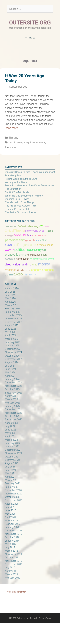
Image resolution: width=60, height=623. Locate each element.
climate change (45, 244)
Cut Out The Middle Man (17, 192)
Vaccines (10, 269)
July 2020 (10, 507)
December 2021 (13, 449)
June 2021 (10, 470)
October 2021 (12, 456)
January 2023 (12, 406)
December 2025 (13, 315)
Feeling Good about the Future (21, 179)
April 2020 (10, 517)
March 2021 (11, 480)
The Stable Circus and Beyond (21, 212)
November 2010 (13, 561)
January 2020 (12, 527)
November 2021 (13, 453)
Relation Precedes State (17, 209)
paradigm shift (15, 240)
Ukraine (9, 274)
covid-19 (20, 235)
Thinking (13, 137)
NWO (41, 226)
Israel (35, 264)
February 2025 (12, 342)
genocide (30, 240)
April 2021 (10, 476)
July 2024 (10, 365)
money (44, 264)
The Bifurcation (13, 189)
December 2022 (13, 409)
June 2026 (10, 295)
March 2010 (11, 574)
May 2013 (10, 544)
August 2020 (11, 503)
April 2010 (10, 571)
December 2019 (13, 530)
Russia (49, 230)
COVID (9, 249)
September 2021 (13, 460)
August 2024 (11, 362)
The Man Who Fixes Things (19, 202)
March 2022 (11, 439)
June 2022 (10, 429)
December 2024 (13, 349)
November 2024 (13, 352)
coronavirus (22, 258)
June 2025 (10, 328)
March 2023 (11, 399)
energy (9, 235)
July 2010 (10, 567)
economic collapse (42, 269)
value (43, 240)
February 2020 (12, 524)
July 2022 (10, 426)
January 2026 (12, 312)
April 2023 (10, 396)
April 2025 (10, 335)
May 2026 (10, 298)
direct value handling (18, 264)
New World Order (35, 230)
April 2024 (10, 376)
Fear (29, 235)
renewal (40, 142)
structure (23, 270)
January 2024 (12, 379)
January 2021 (12, 487)
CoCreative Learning (28, 226)
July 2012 (10, 547)
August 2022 (11, 423)
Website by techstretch (16, 592)
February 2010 (12, 577)
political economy (28, 250)
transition (10, 147)
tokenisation (11, 226)
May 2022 (10, 433)
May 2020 (10, 513)
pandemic (10, 259)
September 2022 (13, 419)
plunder (9, 244)
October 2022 (12, 416)
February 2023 (12, 402)
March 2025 (11, 339)
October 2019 (12, 537)
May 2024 (10, 372)
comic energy (17, 142)
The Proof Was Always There (20, 205)
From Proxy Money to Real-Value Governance (29, 185)
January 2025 (12, 345)
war (47, 226)
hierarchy (30, 274)
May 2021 (10, 473)
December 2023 (13, 382)
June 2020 (10, 510)
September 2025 (13, 322)
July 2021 (10, 466)
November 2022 (13, 413)
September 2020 (13, 500)
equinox (30, 142)
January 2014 (12, 540)
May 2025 (10, 332)
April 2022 (10, 436)
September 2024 (13, 359)
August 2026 (11, 288)
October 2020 (12, 497)
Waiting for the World (16, 182)
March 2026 (11, 305)
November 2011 (13, 554)
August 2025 (11, 325)
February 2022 (12, 443)
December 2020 (13, 490)
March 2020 (11, 520)
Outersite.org (30, 22)
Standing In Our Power (17, 199)
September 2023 (13, 392)
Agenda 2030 (33, 254)
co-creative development (42, 259)
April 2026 (10, 301)
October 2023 (12, 389)
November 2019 (13, 534)
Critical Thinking (15, 230)
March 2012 (11, 550)
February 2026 (12, 308)
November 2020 (13, 493)
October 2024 (12, 355)
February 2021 (12, 483)
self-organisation (25, 245)
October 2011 (12, 557)
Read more (11, 128)
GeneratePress (44, 618)
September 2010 (13, 564)
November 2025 (13, 318)
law (37, 240)
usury (44, 254)
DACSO (18, 274)
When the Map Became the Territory (24, 195)
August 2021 (11, 463)
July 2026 (10, 291)
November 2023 (13, 386)
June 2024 (10, 369)
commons (39, 235)
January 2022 (12, 446)
